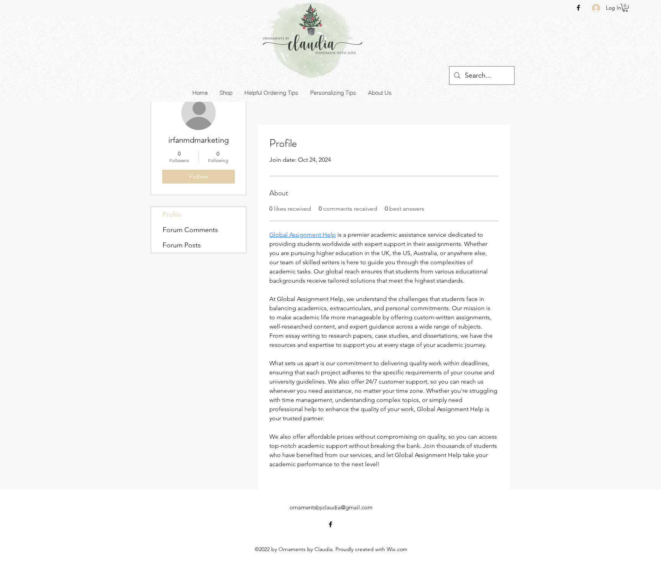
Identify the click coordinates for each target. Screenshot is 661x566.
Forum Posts (182, 245)
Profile (172, 214)
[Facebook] (578, 7)
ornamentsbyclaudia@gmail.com (331, 507)
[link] (625, 8)
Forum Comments (190, 230)
